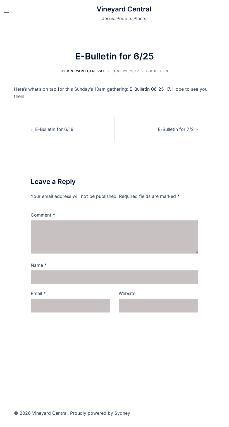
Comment (43, 215)
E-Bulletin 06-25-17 (150, 89)
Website (127, 293)
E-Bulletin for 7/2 (176, 129)
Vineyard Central (124, 9)
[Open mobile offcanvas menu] (6, 14)
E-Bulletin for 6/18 (54, 129)
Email (38, 293)
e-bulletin (157, 71)
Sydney (122, 413)
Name (39, 265)
